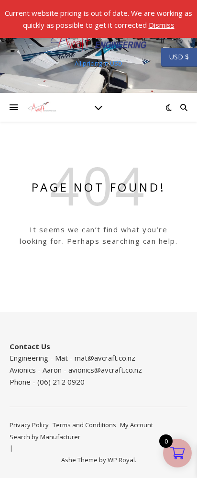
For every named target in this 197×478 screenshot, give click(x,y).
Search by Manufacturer (45, 436)
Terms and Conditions (84, 425)
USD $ (175, 57)
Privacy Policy (29, 425)
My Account (136, 425)
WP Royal (121, 459)
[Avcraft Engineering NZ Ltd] (98, 38)
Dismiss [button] (162, 25)
